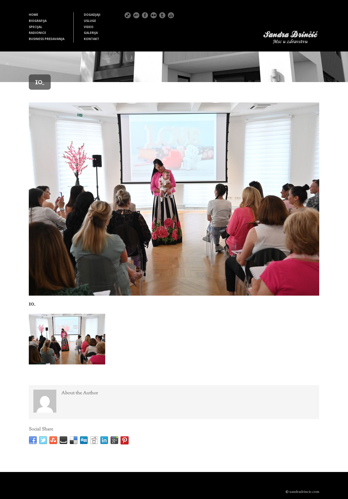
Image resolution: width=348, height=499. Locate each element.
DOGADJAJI (92, 14)
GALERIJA (91, 33)
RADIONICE (37, 33)
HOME (33, 14)
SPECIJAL (35, 27)
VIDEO (88, 27)
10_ (32, 303)
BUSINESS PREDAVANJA (46, 39)
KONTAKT (91, 39)
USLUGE (90, 21)
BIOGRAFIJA (38, 21)
